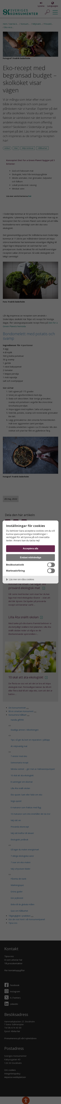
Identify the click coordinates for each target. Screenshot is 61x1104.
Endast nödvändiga (30, 557)
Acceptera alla (30, 548)
